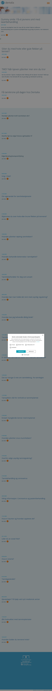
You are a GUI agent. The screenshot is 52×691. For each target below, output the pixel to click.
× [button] (42, 335)
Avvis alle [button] (31, 351)
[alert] (26, 345)
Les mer (38, 341)
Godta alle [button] (21, 351)
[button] (26, 354)
